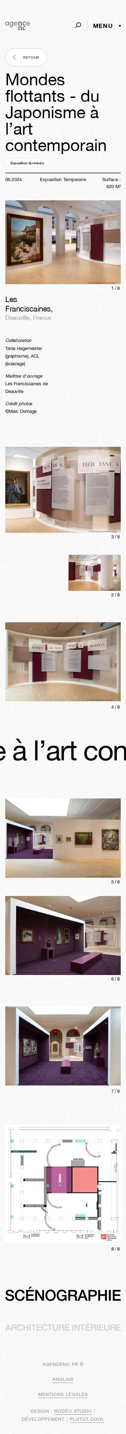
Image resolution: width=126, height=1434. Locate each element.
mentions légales (63, 1394)
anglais (63, 1379)
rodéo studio (73, 1411)
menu (103, 25)
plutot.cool (87, 1419)
